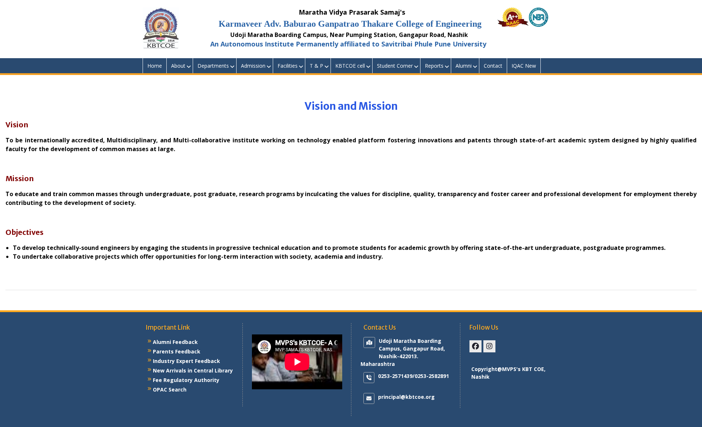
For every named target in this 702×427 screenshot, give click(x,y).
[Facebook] (475, 346)
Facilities (288, 65)
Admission (253, 65)
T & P (316, 65)
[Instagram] (489, 346)
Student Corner (395, 65)
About (178, 65)
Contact (493, 65)
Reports (434, 65)
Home (154, 65)
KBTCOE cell (350, 65)
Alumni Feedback (175, 341)
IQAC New (524, 65)
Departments (213, 65)
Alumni (464, 65)
